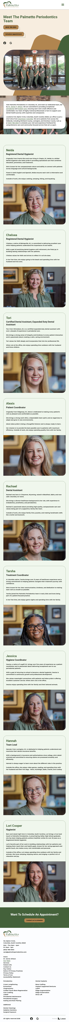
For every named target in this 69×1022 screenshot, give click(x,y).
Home (5, 957)
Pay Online (7, 969)
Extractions (7, 986)
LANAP (5, 994)
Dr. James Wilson (9, 959)
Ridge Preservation (42, 992)
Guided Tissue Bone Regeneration (15, 990)
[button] (63, 5)
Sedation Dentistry (10, 1010)
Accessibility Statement (11, 977)
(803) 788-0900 (13, 123)
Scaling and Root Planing (12, 1000)
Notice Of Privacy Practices (13, 971)
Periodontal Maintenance (12, 996)
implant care (22, 109)
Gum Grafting (8, 992)
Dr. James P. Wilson (15, 106)
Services (6, 963)
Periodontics (7, 981)
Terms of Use (8, 975)
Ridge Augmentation (43, 990)
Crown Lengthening (10, 984)
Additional (7, 1004)
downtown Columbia (25, 119)
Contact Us (7, 967)
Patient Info (7, 965)
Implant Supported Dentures (46, 986)
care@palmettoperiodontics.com (15, 952)
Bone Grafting (40, 984)
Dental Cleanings (9, 1008)
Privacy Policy (8, 973)
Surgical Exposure (9, 1012)
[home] (11, 4)
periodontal (10, 109)
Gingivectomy (8, 988)
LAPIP (38, 988)
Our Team (6, 961)
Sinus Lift (39, 994)
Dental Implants (41, 981)
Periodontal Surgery (10, 998)
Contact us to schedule (34, 920)
